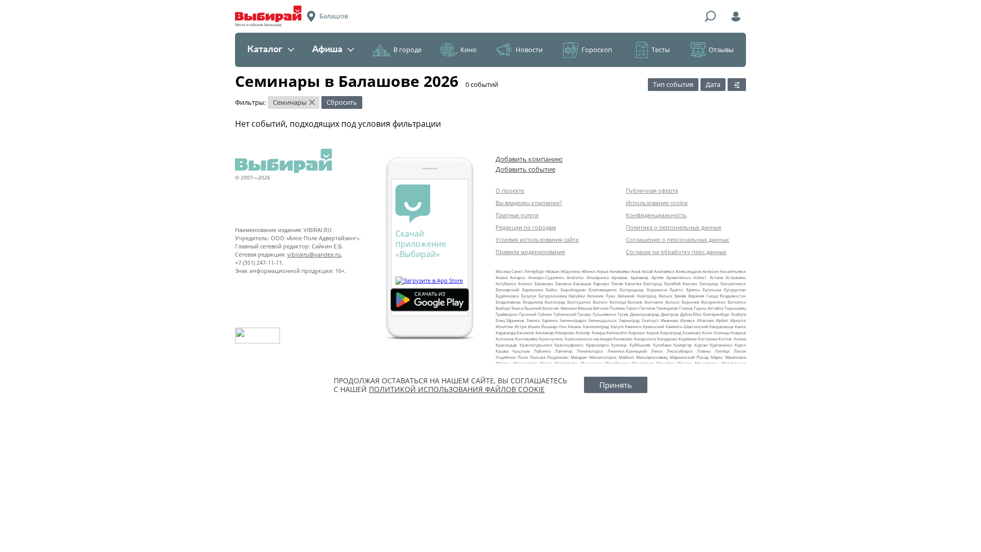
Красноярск (597, 345)
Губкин (545, 314)
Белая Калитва (626, 283)
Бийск (551, 289)
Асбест (700, 277)
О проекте (510, 190)
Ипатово (705, 320)
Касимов (525, 332)
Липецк (722, 351)
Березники (532, 289)
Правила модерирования (530, 252)
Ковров (738, 332)
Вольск (672, 302)
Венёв (680, 295)
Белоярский (507, 289)
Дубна (686, 314)
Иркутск (738, 320)
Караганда (506, 332)
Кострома (707, 338)
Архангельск (678, 277)
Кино (468, 49)
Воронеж (690, 302)
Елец (500, 320)
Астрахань (736, 277)
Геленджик (667, 308)
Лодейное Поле (512, 357)
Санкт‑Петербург (528, 271)
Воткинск (737, 302)
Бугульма (712, 289)
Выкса (517, 308)
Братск (676, 289)
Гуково (584, 314)
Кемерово (565, 332)
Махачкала (735, 357)
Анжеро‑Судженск (546, 277)
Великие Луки (601, 295)
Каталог (265, 49)
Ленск (657, 351)
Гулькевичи (604, 314)
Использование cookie (657, 202)
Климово (692, 332)
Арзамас (620, 277)
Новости (529, 49)
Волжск (600, 302)
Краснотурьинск (536, 345)
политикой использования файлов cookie (457, 389)
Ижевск (687, 320)
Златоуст (650, 320)
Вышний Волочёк (541, 308)
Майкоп (626, 357)
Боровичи (657, 289)
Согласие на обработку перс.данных (676, 252)
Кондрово (667, 338)
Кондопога (645, 338)
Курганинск (721, 345)
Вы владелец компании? (529, 202)
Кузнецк (619, 345)
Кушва (502, 351)
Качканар (544, 332)
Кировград (671, 332)
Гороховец (735, 308)
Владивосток (733, 295)
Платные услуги (517, 215)
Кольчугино (551, 338)
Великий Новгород (637, 295)
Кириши (636, 332)
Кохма (740, 338)
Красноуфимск (568, 345)
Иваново (670, 320)
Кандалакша (721, 326)
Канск (740, 326)
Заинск (533, 320)
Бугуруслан (735, 289)
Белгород (652, 283)
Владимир (533, 302)
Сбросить (341, 102)
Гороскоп (596, 49)
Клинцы (722, 332)
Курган (701, 345)
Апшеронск (598, 277)
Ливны (704, 351)
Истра (520, 326)
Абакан (552, 271)
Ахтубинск (506, 283)
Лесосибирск (680, 351)
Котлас (725, 338)
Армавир (639, 277)
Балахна (563, 283)
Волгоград (555, 302)
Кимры (598, 332)
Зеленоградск (573, 320)
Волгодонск (579, 302)
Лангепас (564, 351)
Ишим (534, 326)
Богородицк (632, 289)
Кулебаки (662, 345)
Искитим (504, 326)
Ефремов (515, 320)
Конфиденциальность (656, 215)
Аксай (647, 271)
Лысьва (537, 357)
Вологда (618, 302)
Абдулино (570, 271)
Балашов (582, 283)
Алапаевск (664, 271)
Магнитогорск (603, 357)
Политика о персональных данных (673, 227)
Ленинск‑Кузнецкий (627, 351)
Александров (688, 271)
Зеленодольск (602, 320)
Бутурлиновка (553, 295)
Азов (636, 271)
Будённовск (507, 295)
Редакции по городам (526, 227)
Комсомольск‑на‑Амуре (588, 338)
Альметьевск (733, 271)
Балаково (543, 283)
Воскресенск (713, 302)
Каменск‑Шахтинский (687, 326)
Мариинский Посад (689, 357)
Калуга (617, 326)
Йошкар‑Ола (553, 326)
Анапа (501, 277)
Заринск (550, 320)
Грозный (527, 314)
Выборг (503, 308)
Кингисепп (616, 332)
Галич (632, 308)
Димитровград (644, 314)
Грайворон (507, 314)
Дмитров (670, 314)
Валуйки (577, 295)
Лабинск (542, 351)
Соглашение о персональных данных (677, 239)
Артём (657, 277)
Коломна (504, 338)
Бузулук (528, 295)
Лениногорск (590, 351)
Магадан (579, 357)
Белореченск (733, 283)
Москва (503, 271)
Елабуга (738, 314)
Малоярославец (652, 357)
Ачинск (525, 283)
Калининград (596, 326)
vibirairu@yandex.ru (314, 254)
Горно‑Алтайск (708, 308)
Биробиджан (573, 289)
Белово (690, 283)
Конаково (623, 338)
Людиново (558, 357)
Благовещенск (603, 289)
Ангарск (517, 277)
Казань (574, 326)
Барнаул (601, 283)
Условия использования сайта (537, 239)
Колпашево (526, 338)
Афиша (327, 49)
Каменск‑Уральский (644, 326)
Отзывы (721, 49)
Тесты (660, 49)
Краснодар (506, 345)
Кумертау (682, 345)
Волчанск (653, 302)
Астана (716, 277)
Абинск (588, 271)
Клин (707, 332)
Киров (652, 332)
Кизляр (583, 332)
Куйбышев (639, 345)
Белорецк (708, 283)
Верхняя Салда (703, 295)
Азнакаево (620, 271)
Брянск (693, 289)
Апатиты (575, 277)
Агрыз (603, 271)
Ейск (697, 314)
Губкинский (564, 314)
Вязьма (585, 308)
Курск (740, 345)
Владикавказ (508, 302)
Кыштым (521, 351)
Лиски (740, 351)
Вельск (665, 295)
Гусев (623, 314)
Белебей (672, 283)
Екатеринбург (716, 314)
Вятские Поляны (609, 308)
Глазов (686, 308)
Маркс (717, 357)
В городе (407, 49)
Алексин (711, 271)
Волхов (634, 302)
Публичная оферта (652, 190)
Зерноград (629, 320)
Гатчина (647, 308)
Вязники (568, 308)
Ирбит (722, 320)
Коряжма (687, 338)
